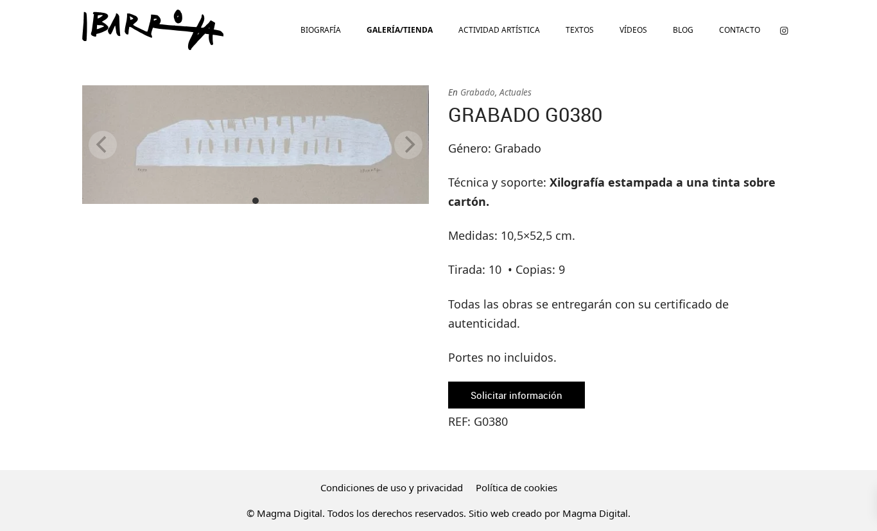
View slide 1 (255, 201)
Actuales (515, 92)
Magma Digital (595, 513)
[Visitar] (784, 30)
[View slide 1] (255, 144)
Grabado (477, 92)
